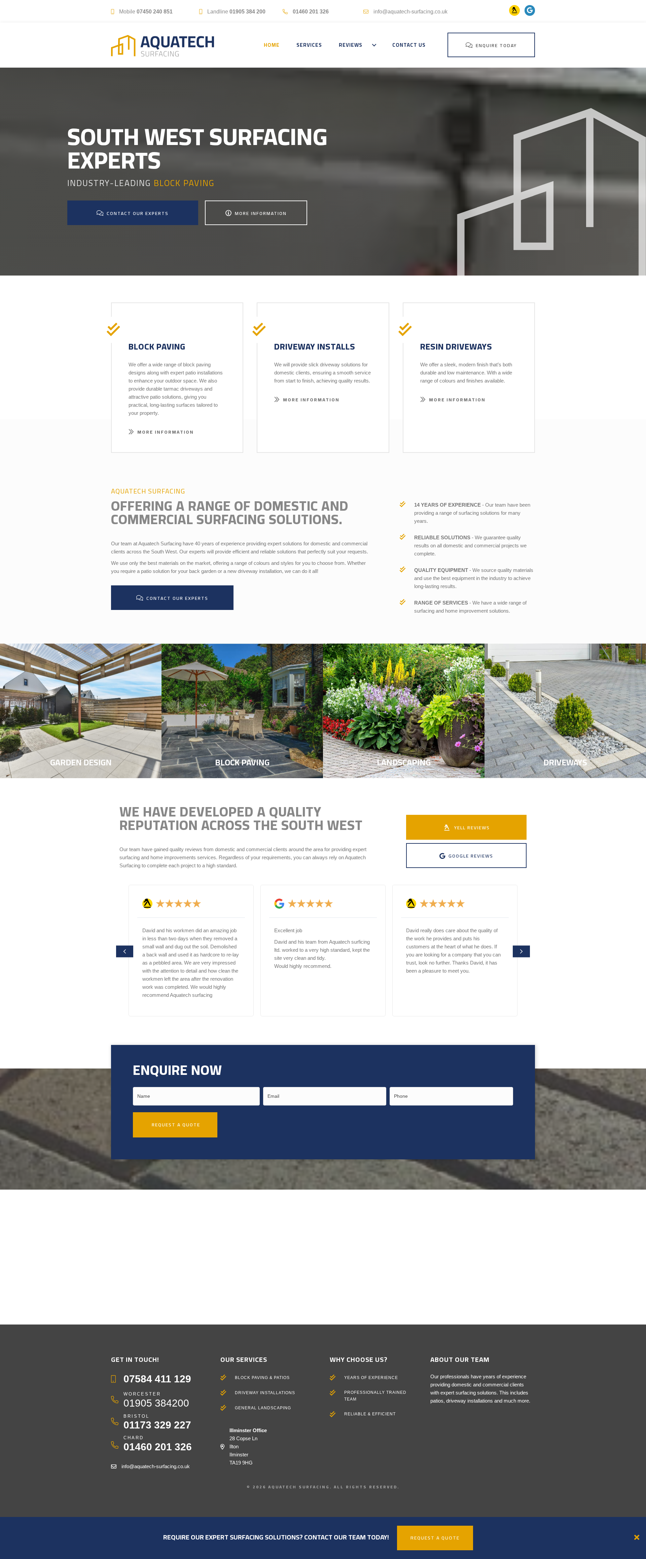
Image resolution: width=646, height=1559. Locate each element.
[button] (374, 45)
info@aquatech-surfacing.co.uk (410, 11)
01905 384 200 (247, 11)
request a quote (435, 1537)
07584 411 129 (157, 1378)
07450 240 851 (155, 11)
